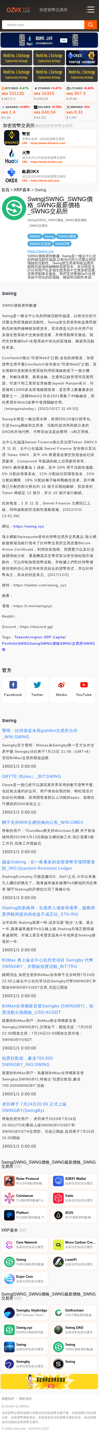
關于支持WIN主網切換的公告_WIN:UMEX (43, 822)
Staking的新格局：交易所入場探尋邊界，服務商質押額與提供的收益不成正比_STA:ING (48, 911)
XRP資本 (22, 190)
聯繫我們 (8, 1398)
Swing (34, 643)
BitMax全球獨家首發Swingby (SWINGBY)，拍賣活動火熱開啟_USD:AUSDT (47, 1009)
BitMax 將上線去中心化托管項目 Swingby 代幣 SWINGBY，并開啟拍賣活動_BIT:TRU (47, 963)
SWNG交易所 (71, 643)
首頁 (5, 190)
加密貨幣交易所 (38, 1428)
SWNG (23, 643)
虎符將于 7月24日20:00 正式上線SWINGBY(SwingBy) (34, 1107)
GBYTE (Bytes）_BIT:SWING (31, 776)
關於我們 (25, 1398)
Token (19, 637)
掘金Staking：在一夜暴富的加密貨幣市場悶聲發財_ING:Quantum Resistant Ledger (48, 865)
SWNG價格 (50, 643)
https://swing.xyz (40, 251)
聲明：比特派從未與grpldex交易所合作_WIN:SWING (40, 733)
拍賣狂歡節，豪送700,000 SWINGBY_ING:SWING (27, 1061)
